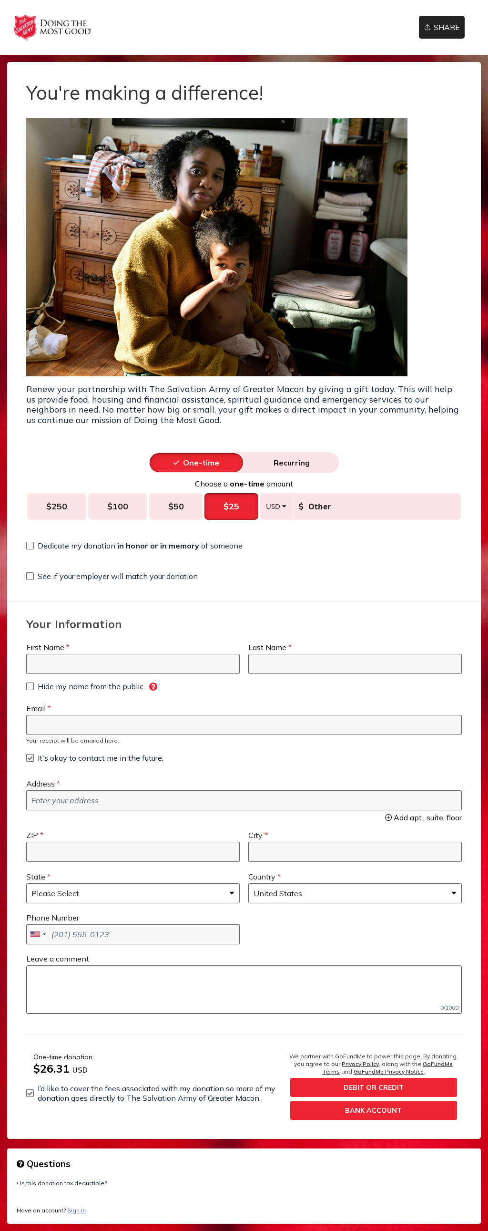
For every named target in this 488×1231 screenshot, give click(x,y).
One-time (201, 462)
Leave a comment (57, 958)
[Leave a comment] (244, 990)
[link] (52, 27)
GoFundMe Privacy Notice (389, 1071)
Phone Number (52, 917)
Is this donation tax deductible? (63, 1183)
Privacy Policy (360, 1063)
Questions (47, 1163)
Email (36, 708)
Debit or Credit (374, 1087)
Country (261, 876)
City (255, 835)
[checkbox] (134, 545)
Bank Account (373, 1110)
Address (40, 783)
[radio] (201, 462)
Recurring (292, 462)
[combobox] (38, 934)
